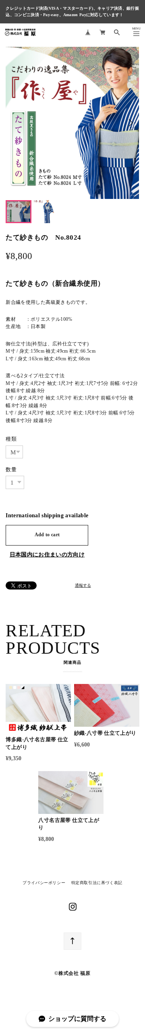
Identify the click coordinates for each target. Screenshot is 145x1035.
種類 (11, 439)
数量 (11, 469)
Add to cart (47, 534)
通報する (83, 585)
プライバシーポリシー (44, 883)
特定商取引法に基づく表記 (96, 883)
